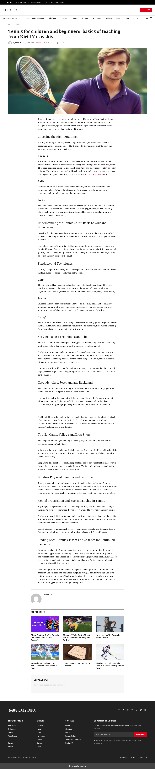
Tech (118, 18)
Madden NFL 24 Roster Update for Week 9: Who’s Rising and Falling (77, 637)
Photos (135, 18)
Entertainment (38, 18)
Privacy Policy (136, 740)
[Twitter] (12, 130)
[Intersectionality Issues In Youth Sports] (110, 624)
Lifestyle (52, 18)
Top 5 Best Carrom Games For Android (77, 664)
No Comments (50, 43)
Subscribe (146, 10)
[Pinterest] (12, 140)
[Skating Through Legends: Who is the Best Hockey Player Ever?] (110, 652)
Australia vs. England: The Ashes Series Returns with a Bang (44, 665)
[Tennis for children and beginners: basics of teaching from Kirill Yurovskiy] (77, 81)
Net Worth (97, 18)
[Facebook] (12, 125)
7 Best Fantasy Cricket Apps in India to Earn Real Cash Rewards (45, 637)
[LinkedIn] (12, 135)
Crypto (126, 18)
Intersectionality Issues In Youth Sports (108, 636)
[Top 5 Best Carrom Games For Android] (77, 652)
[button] (147, 18)
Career (65, 18)
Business (108, 18)
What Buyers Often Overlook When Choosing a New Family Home (39, 2)
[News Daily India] (77, 10)
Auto (75, 18)
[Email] (12, 146)
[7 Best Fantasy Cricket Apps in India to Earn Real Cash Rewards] (45, 624)
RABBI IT (18, 43)
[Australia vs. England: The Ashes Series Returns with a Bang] (45, 652)
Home (26, 18)
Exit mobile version (77, 766)
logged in (47, 685)
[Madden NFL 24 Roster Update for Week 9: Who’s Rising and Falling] (77, 624)
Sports (85, 18)
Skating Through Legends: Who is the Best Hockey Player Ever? (110, 665)
